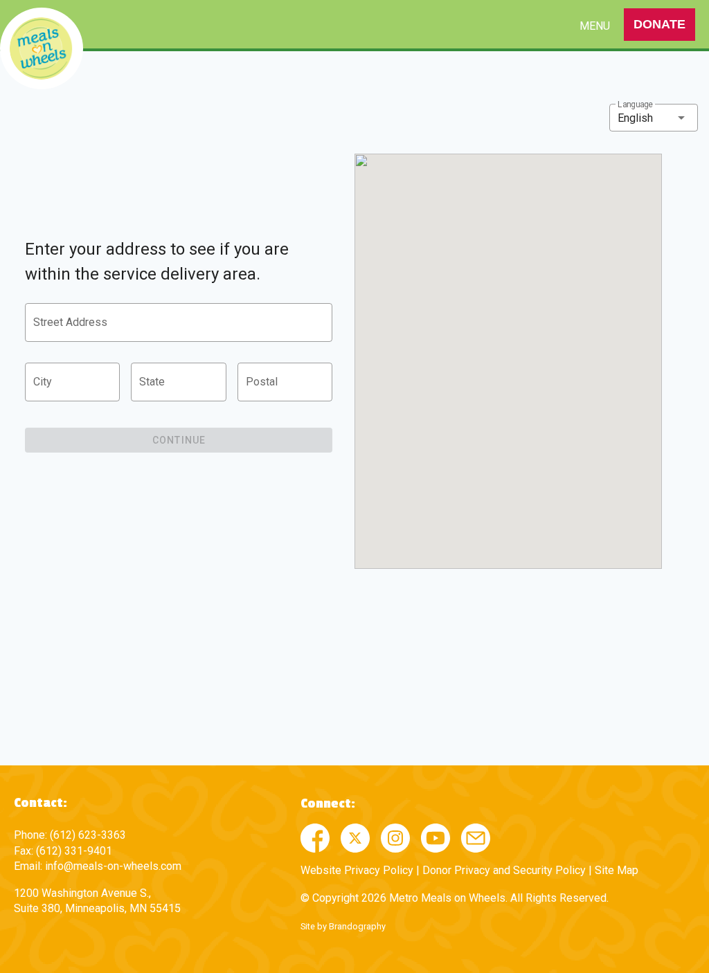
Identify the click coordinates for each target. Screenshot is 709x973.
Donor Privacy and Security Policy (504, 870)
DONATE (659, 24)
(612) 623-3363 (88, 835)
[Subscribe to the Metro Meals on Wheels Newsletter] (475, 838)
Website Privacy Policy (356, 870)
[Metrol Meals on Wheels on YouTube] (435, 838)
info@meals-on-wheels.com (113, 866)
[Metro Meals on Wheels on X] (355, 838)
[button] (653, 117)
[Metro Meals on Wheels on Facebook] (315, 838)
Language (635, 104)
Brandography (357, 926)
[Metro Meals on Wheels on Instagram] (395, 838)
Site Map (616, 870)
